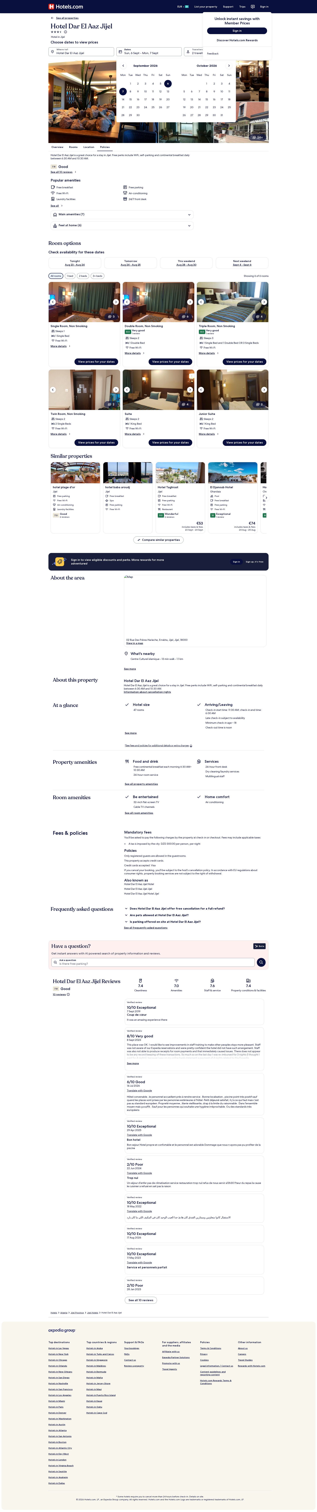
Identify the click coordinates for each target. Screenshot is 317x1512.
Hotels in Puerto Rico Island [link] (101, 1395)
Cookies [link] (204, 1360)
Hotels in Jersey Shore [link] (98, 1383)
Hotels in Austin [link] (56, 1424)
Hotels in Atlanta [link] (57, 1430)
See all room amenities (139, 813)
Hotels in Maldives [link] (96, 1365)
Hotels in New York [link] (58, 1354)
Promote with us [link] (171, 1363)
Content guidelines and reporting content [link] (213, 1373)
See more (130, 668)
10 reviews (59, 994)
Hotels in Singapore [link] (97, 1360)
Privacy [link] (203, 1354)
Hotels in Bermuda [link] (96, 1371)
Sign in (264, 6)
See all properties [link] (67, 18)
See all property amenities (141, 784)
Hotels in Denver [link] (57, 1412)
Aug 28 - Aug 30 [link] (186, 264)
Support (228, 6)
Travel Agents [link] (169, 1369)
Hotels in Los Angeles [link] (59, 1395)
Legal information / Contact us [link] (216, 1365)
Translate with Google (139, 1090)
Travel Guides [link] (245, 1360)
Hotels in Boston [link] (57, 1442)
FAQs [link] (127, 1354)
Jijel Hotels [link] (92, 1312)
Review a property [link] (134, 1365)
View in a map (134, 643)
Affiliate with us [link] (171, 1351)
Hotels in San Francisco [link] (60, 1389)
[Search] (261, 962)
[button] (130, 83)
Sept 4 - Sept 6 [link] (242, 264)
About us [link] (243, 1348)
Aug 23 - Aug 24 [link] (75, 264)
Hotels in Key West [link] (58, 1453)
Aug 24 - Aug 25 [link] (131, 264)
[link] (237, 53)
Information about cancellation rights (147, 692)
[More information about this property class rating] (65, 32)
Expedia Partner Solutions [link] (176, 1357)
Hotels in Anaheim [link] (58, 1477)
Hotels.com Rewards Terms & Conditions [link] (216, 1382)
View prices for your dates (96, 361)
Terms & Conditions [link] (210, 1348)
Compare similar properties (161, 540)
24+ (260, 137)
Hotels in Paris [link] (55, 1406)
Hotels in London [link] (57, 1459)
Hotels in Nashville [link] (58, 1383)
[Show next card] (266, 498)
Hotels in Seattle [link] (57, 1471)
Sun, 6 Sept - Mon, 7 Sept (141, 53)
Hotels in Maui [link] (94, 1389)
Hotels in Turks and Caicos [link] (100, 1354)
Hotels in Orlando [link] (57, 1365)
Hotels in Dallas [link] (56, 1483)
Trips (242, 6)
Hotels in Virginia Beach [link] (61, 1465)
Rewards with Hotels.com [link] (251, 1365)
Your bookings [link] (131, 1348)
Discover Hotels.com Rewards (237, 40)
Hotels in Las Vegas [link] (58, 1348)
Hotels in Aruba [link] (94, 1348)
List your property (205, 6)
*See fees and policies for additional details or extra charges (157, 745)
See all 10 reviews (61, 172)
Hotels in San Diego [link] (59, 1377)
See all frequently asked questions (145, 927)
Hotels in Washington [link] (59, 1418)
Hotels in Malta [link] (94, 1377)
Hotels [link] (54, 1312)
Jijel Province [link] (77, 1312)
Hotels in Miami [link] (56, 1401)
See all (55, 205)
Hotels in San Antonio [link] (60, 1436)
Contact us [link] (130, 1360)
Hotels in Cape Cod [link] (96, 1412)
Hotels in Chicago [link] (57, 1360)
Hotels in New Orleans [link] (60, 1371)
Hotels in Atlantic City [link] (60, 1448)
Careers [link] (242, 1354)
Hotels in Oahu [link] (94, 1406)
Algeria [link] (63, 1312)
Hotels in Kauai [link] (94, 1401)
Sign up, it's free (254, 561)
